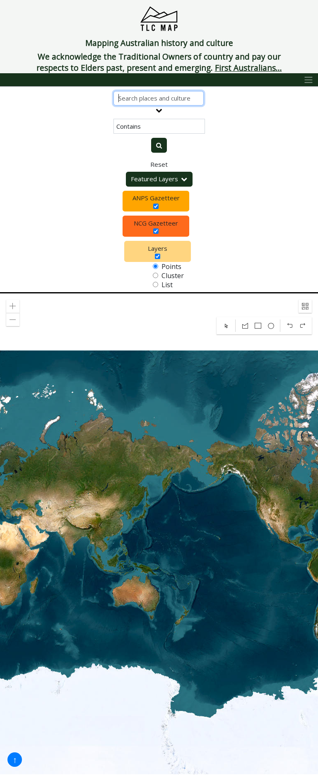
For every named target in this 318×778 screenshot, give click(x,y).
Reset (159, 164)
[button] (12, 306)
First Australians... (248, 67)
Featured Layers (154, 179)
